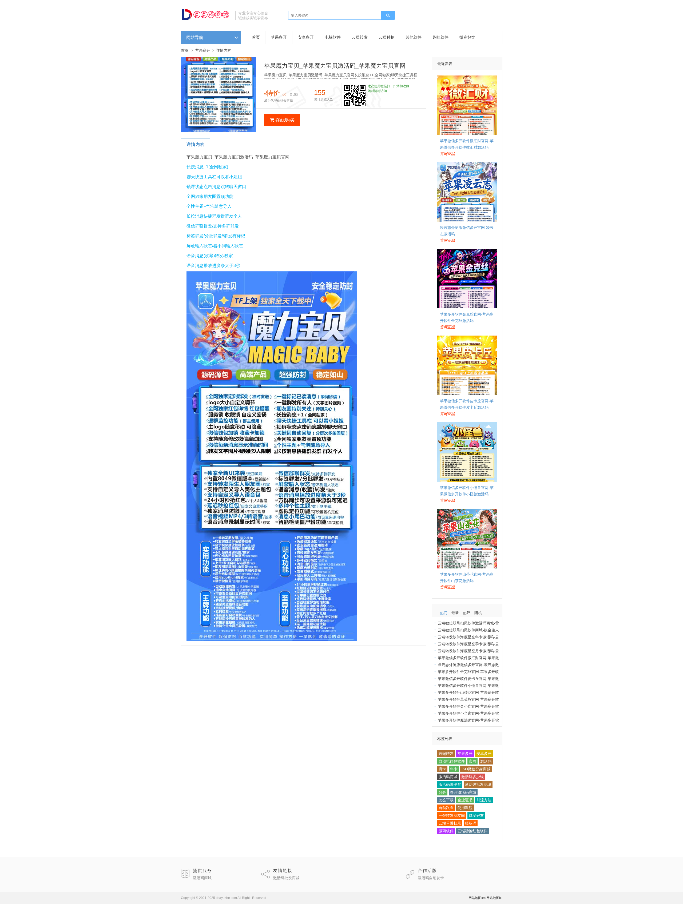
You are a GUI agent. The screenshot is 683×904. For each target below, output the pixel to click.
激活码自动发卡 (431, 878)
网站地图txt (494, 898)
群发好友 (476, 815)
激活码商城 (448, 777)
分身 (442, 792)
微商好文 (467, 37)
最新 (455, 613)
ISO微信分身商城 (476, 769)
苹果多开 (279, 37)
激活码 (485, 761)
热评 (466, 613)
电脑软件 (333, 37)
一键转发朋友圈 (452, 815)
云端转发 (360, 37)
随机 (478, 613)
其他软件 (414, 37)
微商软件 (446, 831)
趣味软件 (440, 37)
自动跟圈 (446, 808)
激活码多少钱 (472, 777)
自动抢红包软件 (452, 761)
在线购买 (285, 120)
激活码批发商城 (478, 784)
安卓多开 (306, 37)
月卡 (442, 769)
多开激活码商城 (463, 792)
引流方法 (483, 800)
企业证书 (465, 800)
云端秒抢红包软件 (472, 831)
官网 (472, 761)
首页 (256, 37)
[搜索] (388, 15)
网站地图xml (477, 898)
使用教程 (465, 808)
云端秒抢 (387, 37)
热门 (443, 613)
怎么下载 (446, 800)
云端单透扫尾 (450, 823)
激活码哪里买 (450, 784)
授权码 (470, 823)
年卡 (454, 769)
